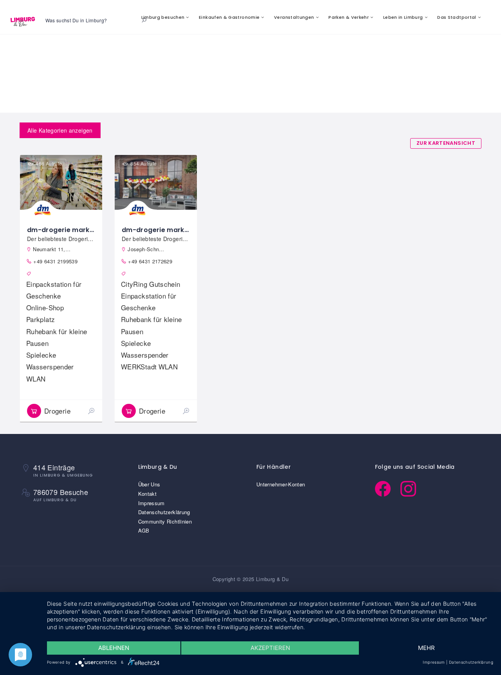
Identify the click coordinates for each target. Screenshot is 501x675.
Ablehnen (113, 648)
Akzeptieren (270, 648)
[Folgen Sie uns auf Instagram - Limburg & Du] (412, 487)
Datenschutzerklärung (164, 512)
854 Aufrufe (143, 163)
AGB (144, 530)
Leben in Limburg (403, 17)
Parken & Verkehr (348, 17)
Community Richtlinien (165, 521)
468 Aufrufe (49, 163)
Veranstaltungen (294, 17)
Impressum (151, 503)
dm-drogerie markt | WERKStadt (175, 229)
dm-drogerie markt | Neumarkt (79, 229)
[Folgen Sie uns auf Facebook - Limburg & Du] (387, 487)
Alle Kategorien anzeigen (60, 130)
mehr (426, 648)
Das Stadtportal (456, 17)
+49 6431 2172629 (150, 261)
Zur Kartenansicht (445, 143)
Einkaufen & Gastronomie (229, 17)
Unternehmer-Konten (280, 484)
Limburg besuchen (163, 17)
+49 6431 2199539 (55, 261)
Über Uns (149, 484)
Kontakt (147, 493)
